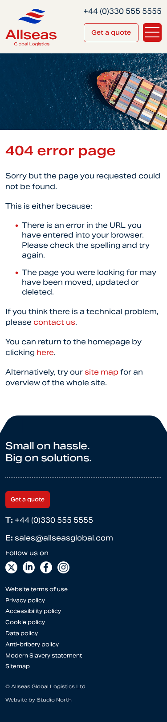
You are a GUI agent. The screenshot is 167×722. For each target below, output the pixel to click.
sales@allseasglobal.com (59, 538)
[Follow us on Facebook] (46, 567)
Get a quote (111, 32)
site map (101, 372)
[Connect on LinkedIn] (29, 567)
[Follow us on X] (11, 567)
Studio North (54, 700)
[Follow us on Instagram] (63, 567)
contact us (54, 322)
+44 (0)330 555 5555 (49, 520)
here (45, 352)
